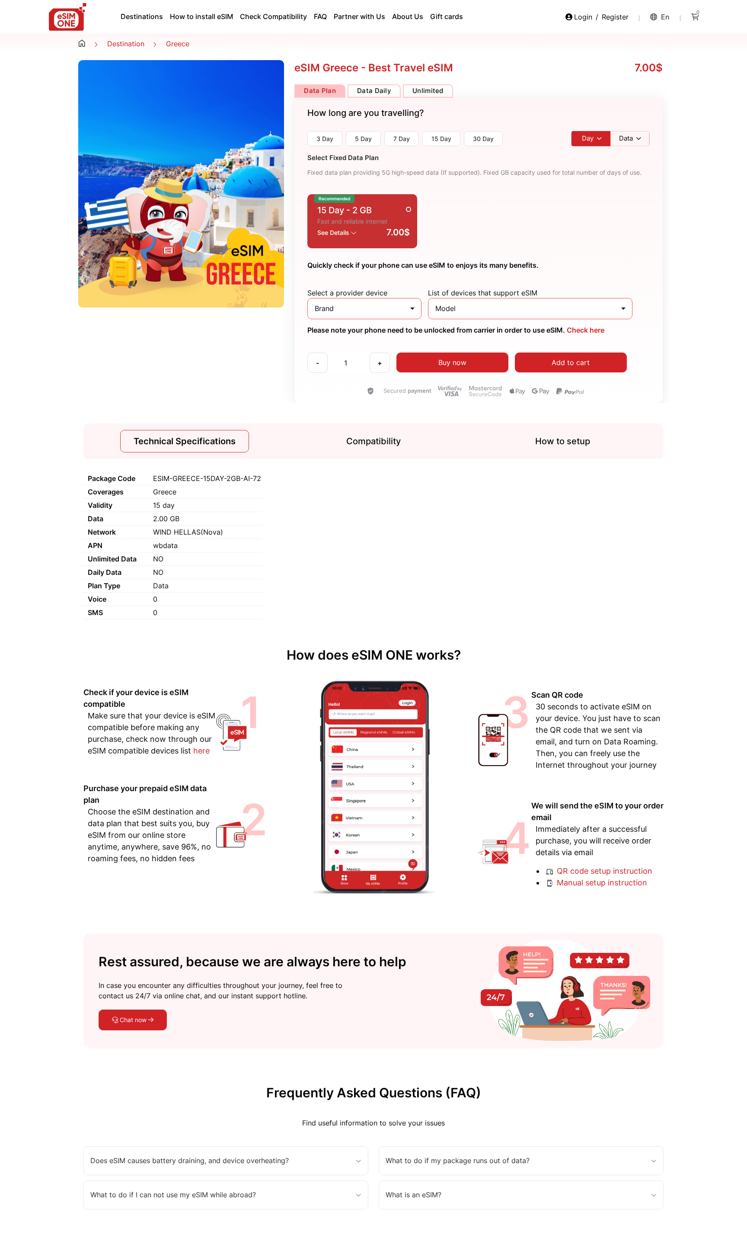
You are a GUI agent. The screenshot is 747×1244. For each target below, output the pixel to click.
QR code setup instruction (603, 870)
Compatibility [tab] (373, 441)
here (201, 750)
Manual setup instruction (601, 882)
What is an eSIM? (413, 1195)
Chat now (133, 1019)
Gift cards (446, 16)
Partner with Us (359, 16)
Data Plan (320, 91)
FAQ (320, 16)
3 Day (324, 138)
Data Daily (374, 91)
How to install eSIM (201, 16)
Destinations (142, 16)
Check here (584, 330)
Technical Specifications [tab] (185, 441)
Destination (125, 43)
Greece (177, 43)
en (664, 17)
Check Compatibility (273, 16)
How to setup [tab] (562, 441)
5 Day (363, 138)
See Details (334, 232)
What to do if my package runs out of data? (458, 1161)
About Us (407, 16)
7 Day (401, 138)
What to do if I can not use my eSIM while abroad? (173, 1195)
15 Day (441, 138)
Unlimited (428, 91)
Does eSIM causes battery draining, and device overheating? (189, 1161)
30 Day (483, 138)
